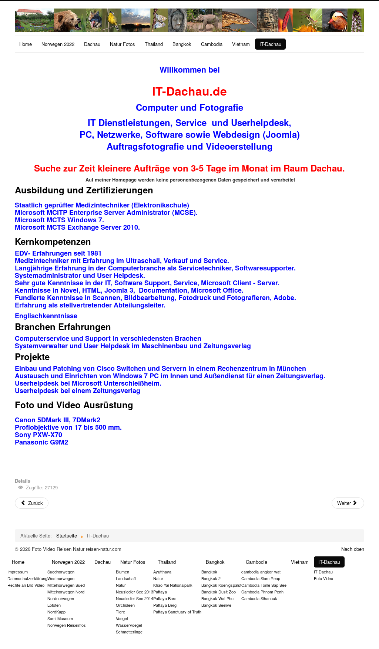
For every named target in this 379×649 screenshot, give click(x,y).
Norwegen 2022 (57, 43)
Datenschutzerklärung (27, 578)
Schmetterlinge (129, 632)
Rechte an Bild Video (25, 585)
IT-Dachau (270, 43)
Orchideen (125, 605)
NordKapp (56, 612)
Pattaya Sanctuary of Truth (177, 612)
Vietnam (241, 43)
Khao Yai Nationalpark (172, 585)
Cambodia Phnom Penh (262, 592)
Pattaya (160, 592)
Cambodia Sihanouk (259, 598)
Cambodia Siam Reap (260, 578)
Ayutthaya (162, 572)
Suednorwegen (60, 572)
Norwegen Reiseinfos (66, 625)
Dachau (92, 43)
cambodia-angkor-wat (261, 572)
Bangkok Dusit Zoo (218, 592)
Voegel (122, 618)
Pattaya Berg (165, 605)
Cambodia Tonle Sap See (263, 585)
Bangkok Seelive (216, 605)
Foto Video (323, 578)
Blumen (122, 572)
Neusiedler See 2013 (134, 592)
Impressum (17, 572)
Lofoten (54, 605)
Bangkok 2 (211, 578)
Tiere (120, 612)
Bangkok (181, 43)
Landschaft (126, 578)
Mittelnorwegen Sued (66, 585)
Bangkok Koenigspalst (221, 585)
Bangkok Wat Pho (217, 598)
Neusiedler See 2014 (134, 598)
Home (25, 43)
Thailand (154, 43)
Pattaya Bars (165, 598)
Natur (121, 585)
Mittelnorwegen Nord (65, 592)
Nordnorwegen (60, 598)
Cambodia (211, 43)
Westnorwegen (60, 578)
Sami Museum (60, 618)
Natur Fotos (122, 43)
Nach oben (352, 548)
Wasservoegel (129, 625)
